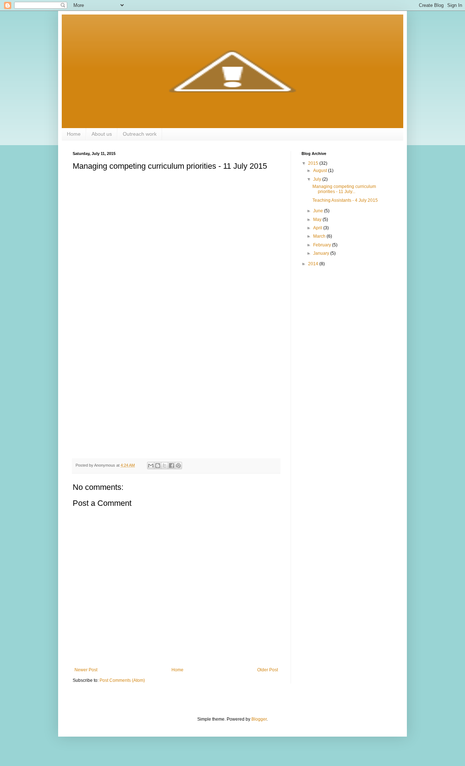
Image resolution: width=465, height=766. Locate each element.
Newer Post (85, 669)
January (321, 253)
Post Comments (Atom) (122, 680)
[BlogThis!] (157, 465)
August (320, 170)
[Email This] (150, 465)
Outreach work (140, 134)
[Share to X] (164, 465)
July (317, 179)
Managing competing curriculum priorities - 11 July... (344, 189)
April (318, 227)
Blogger (259, 719)
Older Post (267, 669)
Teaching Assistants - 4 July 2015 (345, 200)
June (318, 210)
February (322, 244)
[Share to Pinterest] (178, 465)
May (318, 219)
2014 (313, 263)
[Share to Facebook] (171, 465)
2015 (313, 163)
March (320, 236)
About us (102, 134)
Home (74, 134)
